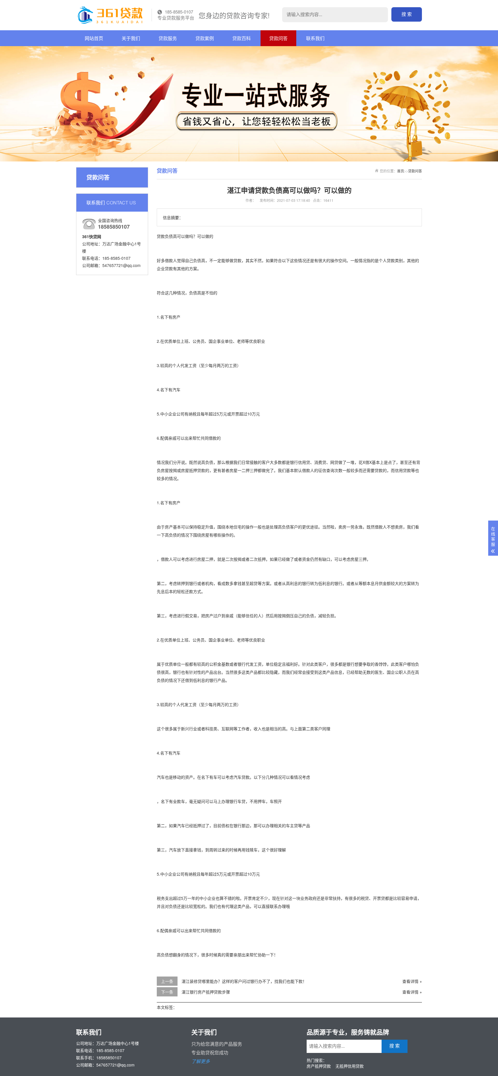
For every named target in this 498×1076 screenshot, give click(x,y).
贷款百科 (241, 38)
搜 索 (406, 14)
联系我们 (315, 38)
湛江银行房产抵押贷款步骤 (206, 992)
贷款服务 (168, 38)
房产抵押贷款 (319, 1066)
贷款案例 (204, 38)
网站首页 (94, 38)
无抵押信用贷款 (349, 1066)
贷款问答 (278, 38)
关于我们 (131, 38)
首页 (400, 170)
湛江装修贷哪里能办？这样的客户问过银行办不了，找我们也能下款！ (244, 981)
